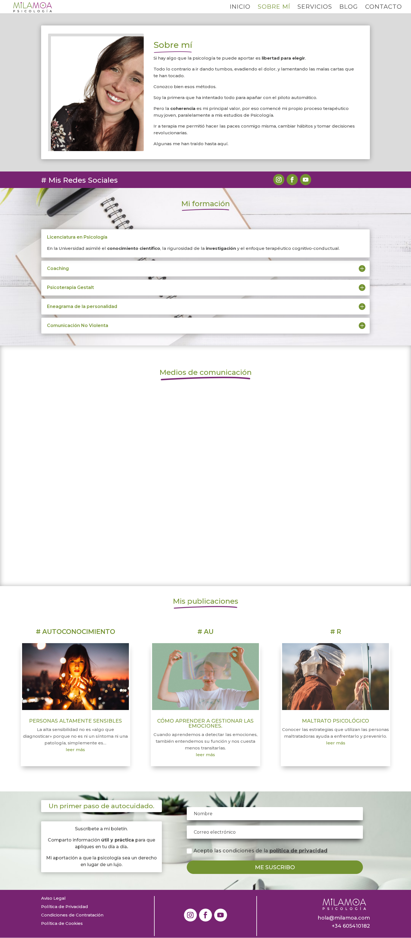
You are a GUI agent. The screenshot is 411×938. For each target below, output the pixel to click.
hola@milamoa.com (344, 918)
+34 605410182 (351, 926)
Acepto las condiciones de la (260, 851)
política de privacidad (298, 851)
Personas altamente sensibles (75, 721)
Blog (348, 7)
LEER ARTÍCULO (206, 545)
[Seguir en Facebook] (292, 179)
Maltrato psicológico (335, 721)
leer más (75, 749)
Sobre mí (274, 7)
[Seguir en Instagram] (278, 179)
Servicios (314, 7)
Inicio (240, 7)
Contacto (383, 7)
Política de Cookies (62, 923)
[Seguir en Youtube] (305, 179)
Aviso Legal (53, 898)
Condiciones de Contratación (72, 915)
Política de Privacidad (64, 906)
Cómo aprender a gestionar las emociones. (205, 723)
